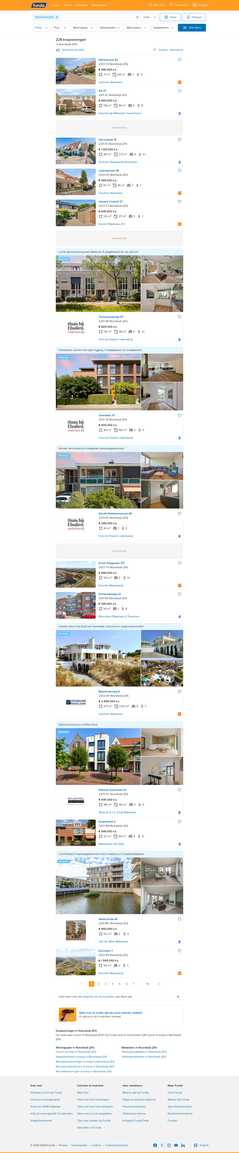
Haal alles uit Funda (89, 1127)
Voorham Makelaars (110, 82)
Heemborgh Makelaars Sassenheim (120, 113)
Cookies (96, 1145)
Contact (172, 1120)
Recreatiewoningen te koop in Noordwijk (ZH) (83, 1071)
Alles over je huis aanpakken (94, 1113)
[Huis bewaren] (180, 60)
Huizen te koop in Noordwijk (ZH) (76, 1052)
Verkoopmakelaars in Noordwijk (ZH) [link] (144, 1056)
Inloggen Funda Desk (135, 1120)
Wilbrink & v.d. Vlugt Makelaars (117, 812)
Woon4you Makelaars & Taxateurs (119, 616)
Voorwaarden (79, 1145)
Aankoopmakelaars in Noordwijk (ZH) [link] (144, 1052)
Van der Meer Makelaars (113, 941)
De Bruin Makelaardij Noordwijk (118, 162)
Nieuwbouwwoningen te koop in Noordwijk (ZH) (85, 1061)
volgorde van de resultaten (98, 996)
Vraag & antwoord (41, 1120)
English (204, 1145)
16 (147, 984)
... (140, 984)
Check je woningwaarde (45, 1099)
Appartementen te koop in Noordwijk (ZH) (81, 1056)
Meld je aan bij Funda (135, 1092)
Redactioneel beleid (180, 1113)
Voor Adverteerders (180, 1106)
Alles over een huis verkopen (95, 1106)
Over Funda (175, 1092)
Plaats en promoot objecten (139, 1099)
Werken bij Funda (178, 1099)
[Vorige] (80, 984)
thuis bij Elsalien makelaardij (116, 339)
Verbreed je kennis (134, 1113)
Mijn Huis (83, 1092)
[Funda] (39, 5)
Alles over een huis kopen (93, 1099)
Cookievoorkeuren (116, 1145)
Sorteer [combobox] (171, 50)
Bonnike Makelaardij (111, 585)
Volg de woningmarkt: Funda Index (51, 1113)
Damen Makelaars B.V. (112, 224)
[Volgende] (158, 984)
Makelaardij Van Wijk (111, 844)
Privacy (63, 1145)
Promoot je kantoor (134, 1106)
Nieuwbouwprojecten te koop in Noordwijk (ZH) (85, 1066)
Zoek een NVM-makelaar (45, 1106)
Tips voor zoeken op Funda (93, 1120)
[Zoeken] (137, 17)
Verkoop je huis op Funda (46, 1092)
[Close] (57, 17)
